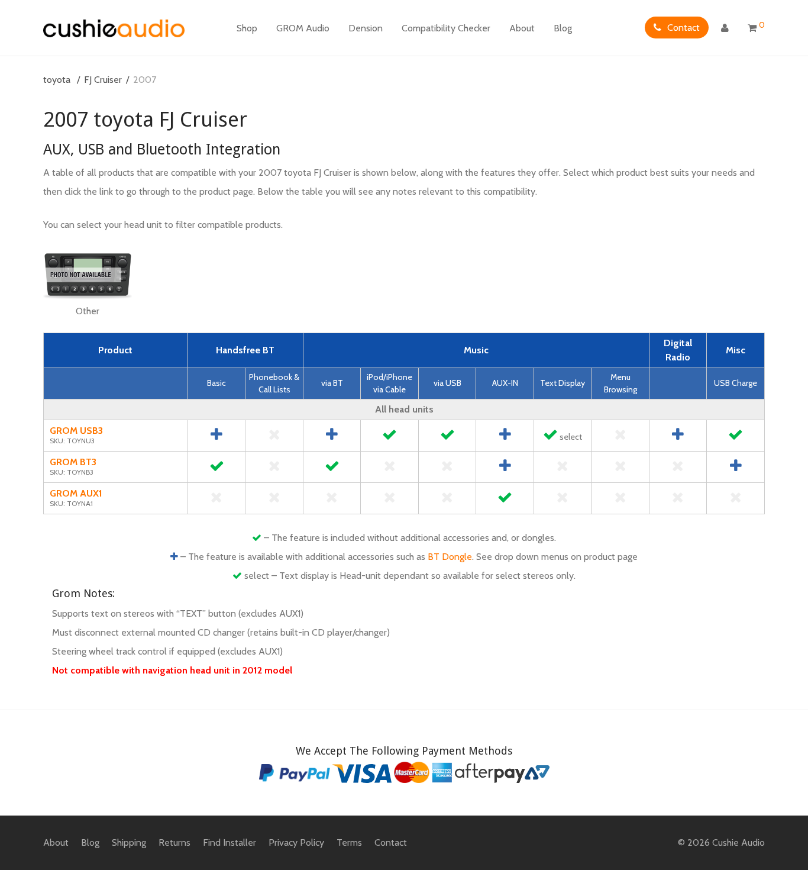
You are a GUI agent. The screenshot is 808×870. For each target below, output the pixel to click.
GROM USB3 (76, 430)
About (522, 28)
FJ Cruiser (103, 79)
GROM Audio (302, 28)
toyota (56, 79)
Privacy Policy (296, 842)
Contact (683, 27)
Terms (349, 842)
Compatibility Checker (446, 28)
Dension (365, 28)
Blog (563, 28)
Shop (247, 28)
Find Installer (229, 842)
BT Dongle (450, 556)
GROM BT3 (73, 462)
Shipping (129, 842)
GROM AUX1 (76, 493)
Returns (174, 842)
